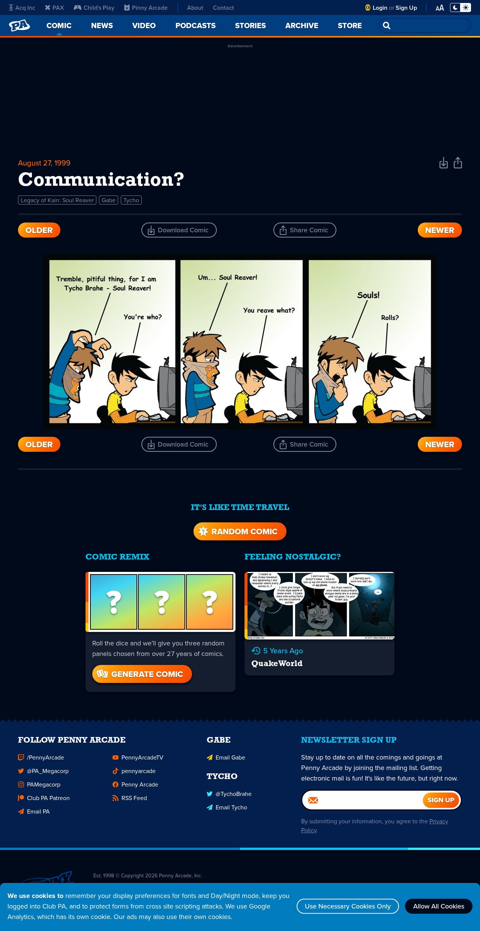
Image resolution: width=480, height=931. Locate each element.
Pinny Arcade (150, 7)
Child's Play (99, 7)
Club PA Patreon (48, 798)
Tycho (131, 200)
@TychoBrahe (234, 794)
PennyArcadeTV (143, 757)
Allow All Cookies (438, 906)
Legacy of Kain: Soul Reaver (57, 200)
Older (39, 230)
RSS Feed (134, 798)
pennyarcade (139, 771)
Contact (223, 7)
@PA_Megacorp (48, 771)
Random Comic (245, 531)
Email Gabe (230, 757)
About (195, 7)
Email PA (38, 811)
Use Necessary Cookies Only (348, 906)
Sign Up (406, 7)
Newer (439, 230)
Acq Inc (25, 7)
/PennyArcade (45, 757)
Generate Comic (147, 674)
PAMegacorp (43, 784)
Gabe (109, 200)
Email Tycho (231, 807)
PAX (58, 7)
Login (380, 7)
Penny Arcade (140, 784)
